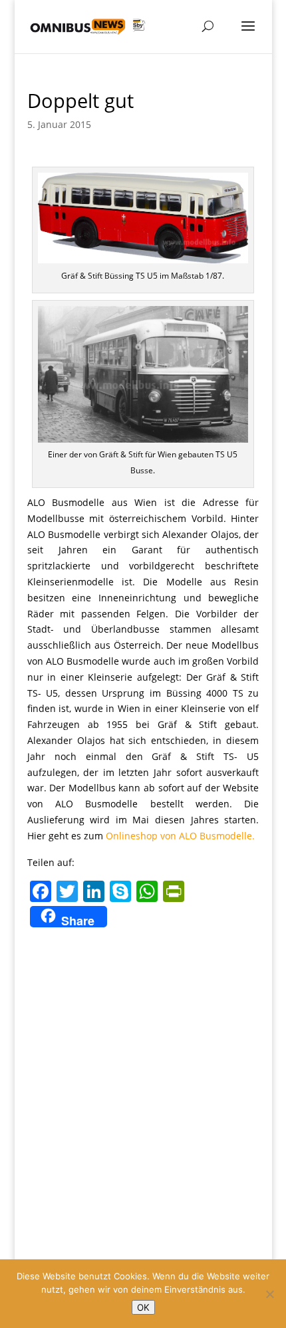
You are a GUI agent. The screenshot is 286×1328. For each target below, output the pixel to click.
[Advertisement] (143, 1081)
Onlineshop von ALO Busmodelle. (180, 835)
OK (143, 1307)
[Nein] (269, 1294)
